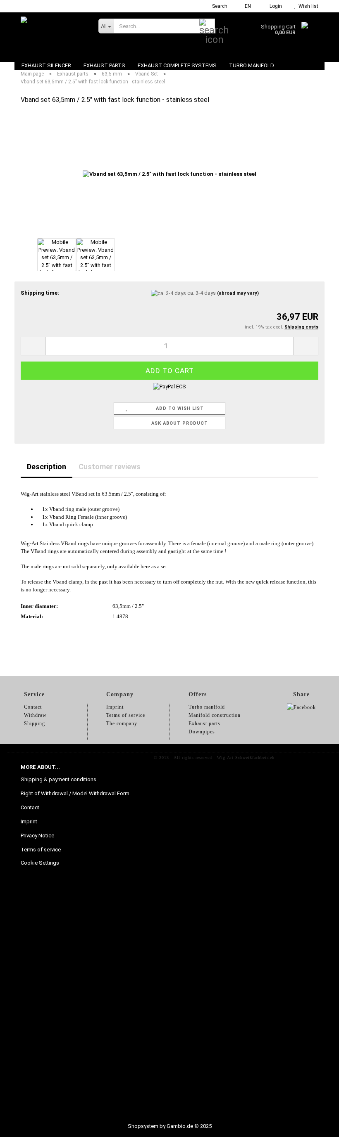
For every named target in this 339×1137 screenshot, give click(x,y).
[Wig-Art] (53, 33)
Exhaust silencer (46, 65)
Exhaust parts (104, 65)
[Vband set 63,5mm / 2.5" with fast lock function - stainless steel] (169, 174)
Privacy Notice (37, 835)
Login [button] (274, 6)
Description (46, 466)
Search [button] (219, 6)
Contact (30, 807)
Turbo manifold (251, 65)
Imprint (29, 821)
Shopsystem (143, 1126)
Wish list (307, 6)
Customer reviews (110, 466)
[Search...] (207, 26)
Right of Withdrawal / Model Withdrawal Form (75, 793)
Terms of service (41, 849)
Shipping (34, 723)
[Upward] (316, 1125)
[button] (245, 6)
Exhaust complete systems (177, 65)
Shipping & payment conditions (58, 779)
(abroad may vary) (238, 293)
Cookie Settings (40, 863)
